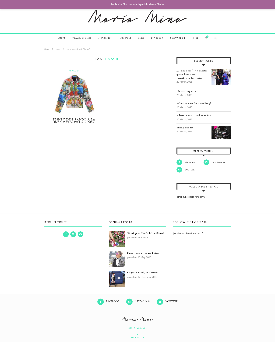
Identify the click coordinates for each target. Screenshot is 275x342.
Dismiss (160, 4)
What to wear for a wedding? (193, 103)
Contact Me (178, 38)
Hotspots (125, 38)
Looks (61, 38)
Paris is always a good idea (143, 253)
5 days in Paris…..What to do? (193, 115)
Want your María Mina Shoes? (145, 233)
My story (157, 38)
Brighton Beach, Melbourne (142, 272)
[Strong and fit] (221, 128)
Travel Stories (81, 38)
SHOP (195, 38)
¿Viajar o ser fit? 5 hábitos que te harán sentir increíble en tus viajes (191, 74)
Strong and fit (184, 128)
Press (141, 38)
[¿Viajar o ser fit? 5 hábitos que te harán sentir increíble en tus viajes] (221, 71)
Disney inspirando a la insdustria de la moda (74, 121)
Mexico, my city (186, 91)
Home (46, 49)
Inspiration (105, 38)
